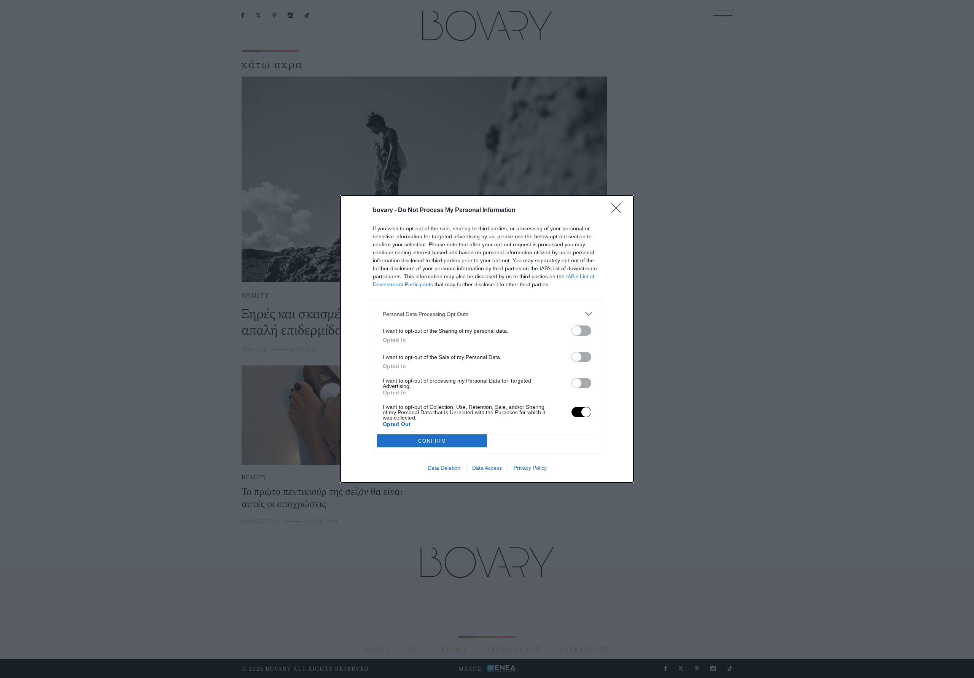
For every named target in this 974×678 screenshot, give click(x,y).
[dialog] (487, 339)
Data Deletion (444, 468)
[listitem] (487, 314)
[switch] (581, 330)
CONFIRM (432, 441)
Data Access (487, 468)
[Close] (618, 210)
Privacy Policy (530, 468)
